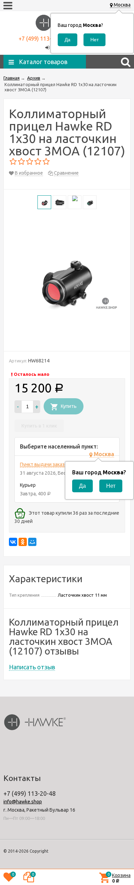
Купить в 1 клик (39, 426)
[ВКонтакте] (13, 542)
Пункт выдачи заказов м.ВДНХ (54, 464)
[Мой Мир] (32, 542)
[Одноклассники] (23, 542)
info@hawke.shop (22, 801)
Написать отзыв (32, 666)
